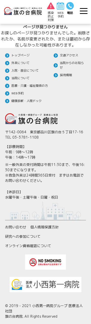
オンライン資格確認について (28, 245)
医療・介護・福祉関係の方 (29, 85)
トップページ (20, 55)
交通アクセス (69, 55)
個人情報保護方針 (44, 227)
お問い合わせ (15, 227)
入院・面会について (25, 70)
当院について (20, 78)
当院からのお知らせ (72, 65)
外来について (20, 63)
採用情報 (66, 75)
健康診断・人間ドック (26, 101)
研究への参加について (22, 236)
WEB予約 (17, 93)
